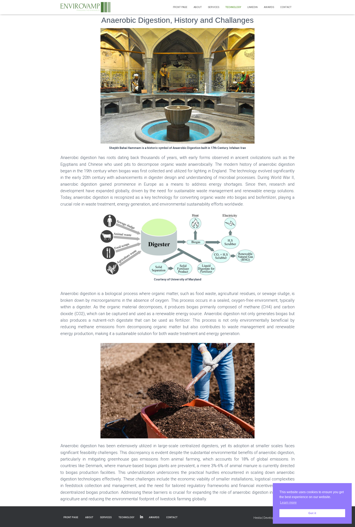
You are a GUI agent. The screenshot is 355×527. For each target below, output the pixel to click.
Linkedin (252, 7)
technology (233, 7)
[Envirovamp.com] (85, 7)
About (198, 7)
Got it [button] (312, 513)
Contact (286, 7)
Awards (269, 7)
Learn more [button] (288, 502)
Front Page (180, 7)
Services (213, 7)
